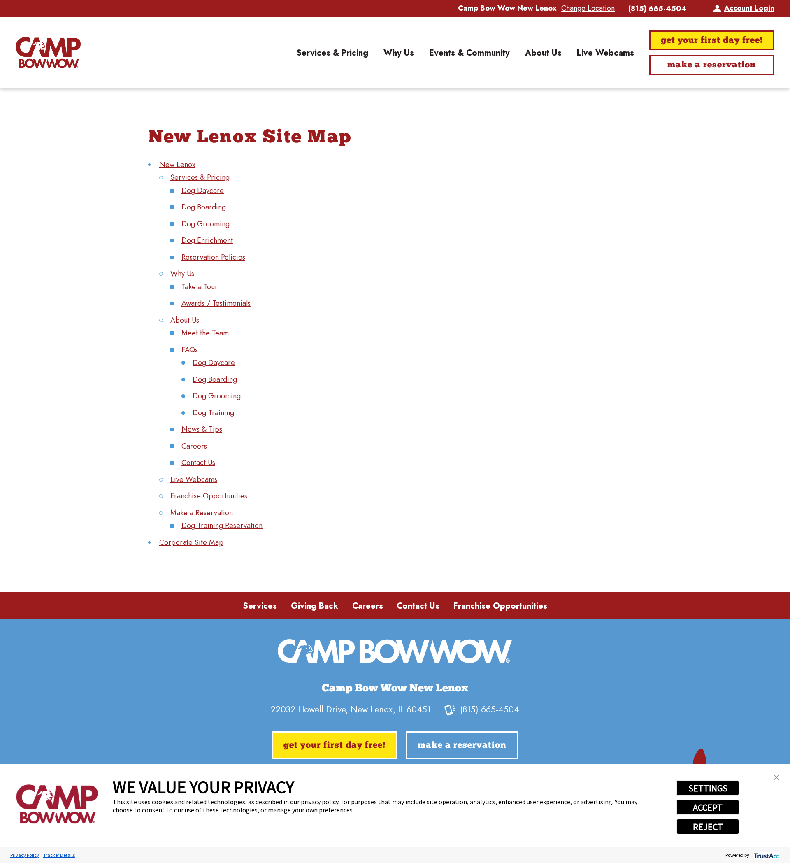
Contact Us (198, 462)
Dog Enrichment (207, 240)
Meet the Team (205, 333)
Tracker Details (59, 855)
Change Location (588, 8)
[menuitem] (332, 53)
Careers (194, 446)
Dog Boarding (203, 207)
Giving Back (314, 606)
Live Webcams (193, 479)
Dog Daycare (202, 190)
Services (260, 606)
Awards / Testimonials (216, 303)
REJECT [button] (708, 827)
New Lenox (177, 164)
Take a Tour (199, 286)
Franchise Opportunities (208, 496)
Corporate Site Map (191, 542)
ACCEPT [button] (708, 807)
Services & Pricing (200, 177)
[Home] (48, 53)
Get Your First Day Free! (711, 40)
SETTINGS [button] (707, 788)
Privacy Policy (24, 855)
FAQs (189, 349)
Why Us (182, 273)
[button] (776, 777)
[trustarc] (765, 855)
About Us (184, 320)
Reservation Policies (213, 257)
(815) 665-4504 (657, 8)
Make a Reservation (711, 65)
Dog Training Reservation (222, 525)
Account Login (749, 8)
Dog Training (213, 412)
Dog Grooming (205, 224)
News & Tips (201, 429)
